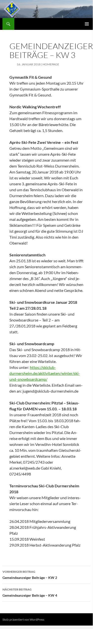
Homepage (51, 64)
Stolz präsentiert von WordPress (23, 619)
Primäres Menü (87, 24)
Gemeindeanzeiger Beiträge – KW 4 (29, 592)
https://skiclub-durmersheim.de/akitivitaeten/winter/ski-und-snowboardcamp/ (44, 373)
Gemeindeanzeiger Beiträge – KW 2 (29, 575)
